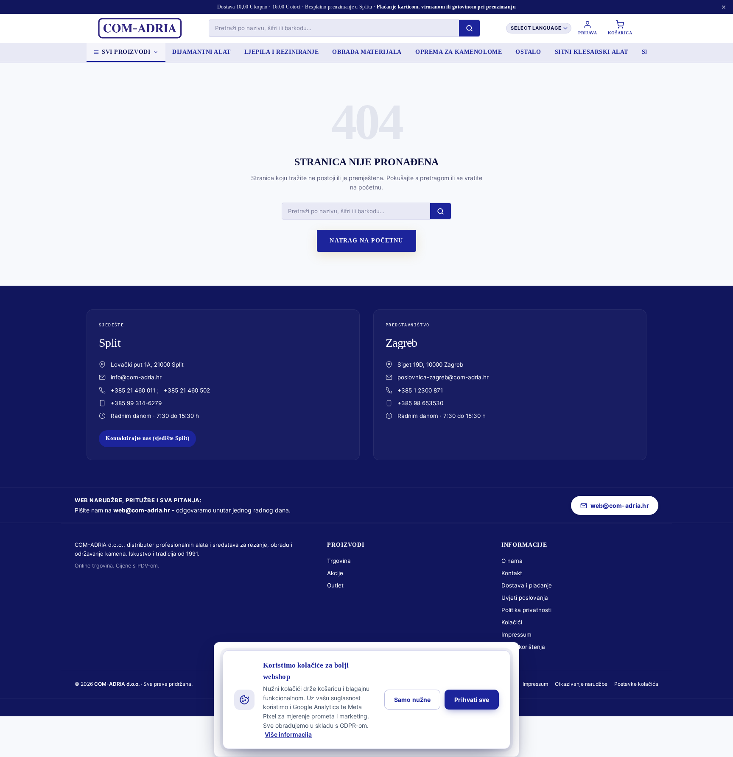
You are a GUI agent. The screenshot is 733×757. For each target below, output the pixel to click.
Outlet (335, 585)
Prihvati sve (471, 699)
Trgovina (339, 560)
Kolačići (511, 622)
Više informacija (288, 734)
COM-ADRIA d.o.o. (117, 684)
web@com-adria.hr (141, 510)
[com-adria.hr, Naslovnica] (139, 28)
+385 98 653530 (420, 403)
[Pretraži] (469, 28)
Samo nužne (412, 699)
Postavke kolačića (636, 684)
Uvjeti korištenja (523, 646)
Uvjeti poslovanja (524, 597)
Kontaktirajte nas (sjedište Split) (147, 438)
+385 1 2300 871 (420, 390)
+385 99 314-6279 (136, 403)
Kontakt (511, 573)
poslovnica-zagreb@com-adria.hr (443, 377)
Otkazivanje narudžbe (581, 684)
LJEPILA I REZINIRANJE (281, 52)
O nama (512, 560)
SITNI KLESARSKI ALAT (591, 52)
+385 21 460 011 (133, 390)
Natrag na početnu (366, 240)
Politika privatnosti (526, 610)
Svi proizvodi (126, 52)
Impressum (516, 634)
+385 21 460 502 (187, 390)
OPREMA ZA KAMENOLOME (458, 52)
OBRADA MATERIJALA (367, 52)
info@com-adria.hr (136, 377)
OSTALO (528, 52)
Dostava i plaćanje (526, 585)
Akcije (335, 573)
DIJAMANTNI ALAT (201, 52)
